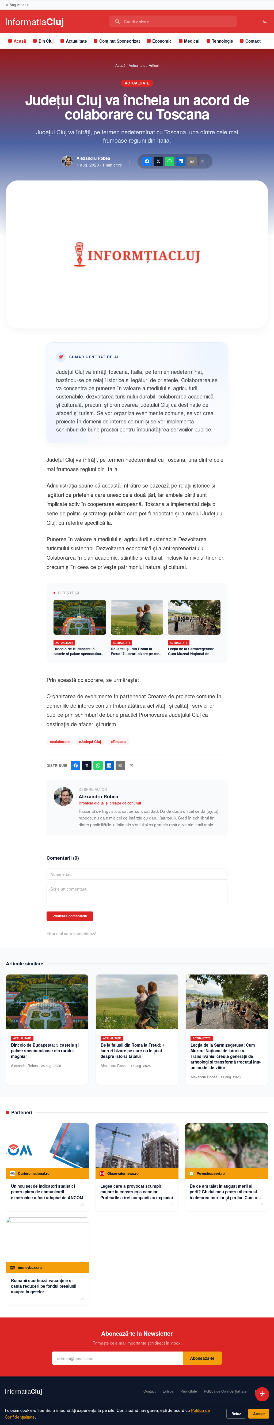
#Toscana (118, 741)
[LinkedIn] (180, 161)
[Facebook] (147, 161)
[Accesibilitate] (262, 1394)
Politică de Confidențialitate (225, 1391)
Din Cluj (46, 41)
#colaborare (60, 741)
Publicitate (189, 1391)
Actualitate (76, 41)
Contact (253, 41)
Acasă (20, 41)
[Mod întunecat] (265, 21)
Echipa (168, 1391)
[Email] (192, 161)
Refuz (236, 1413)
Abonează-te (202, 1358)
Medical (191, 41)
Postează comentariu (69, 915)
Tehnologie (222, 41)
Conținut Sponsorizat (119, 41)
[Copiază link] (203, 161)
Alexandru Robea (93, 158)
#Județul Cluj (90, 741)
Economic (162, 41)
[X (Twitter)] (158, 161)
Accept (259, 1413)
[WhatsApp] (169, 161)
